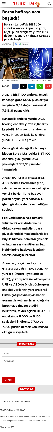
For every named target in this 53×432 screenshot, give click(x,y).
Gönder (8, 379)
